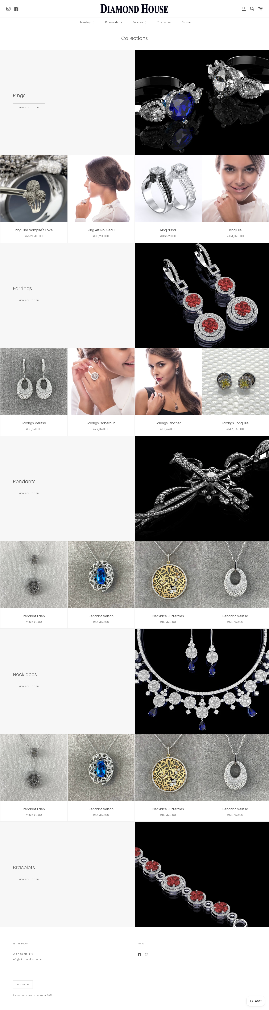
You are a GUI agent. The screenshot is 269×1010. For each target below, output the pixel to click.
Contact (186, 22)
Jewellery (85, 22)
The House (163, 22)
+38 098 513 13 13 (23, 954)
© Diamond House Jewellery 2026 (33, 995)
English (21, 984)
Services (138, 22)
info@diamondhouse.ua (27, 959)
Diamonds (112, 22)
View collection (29, 107)
